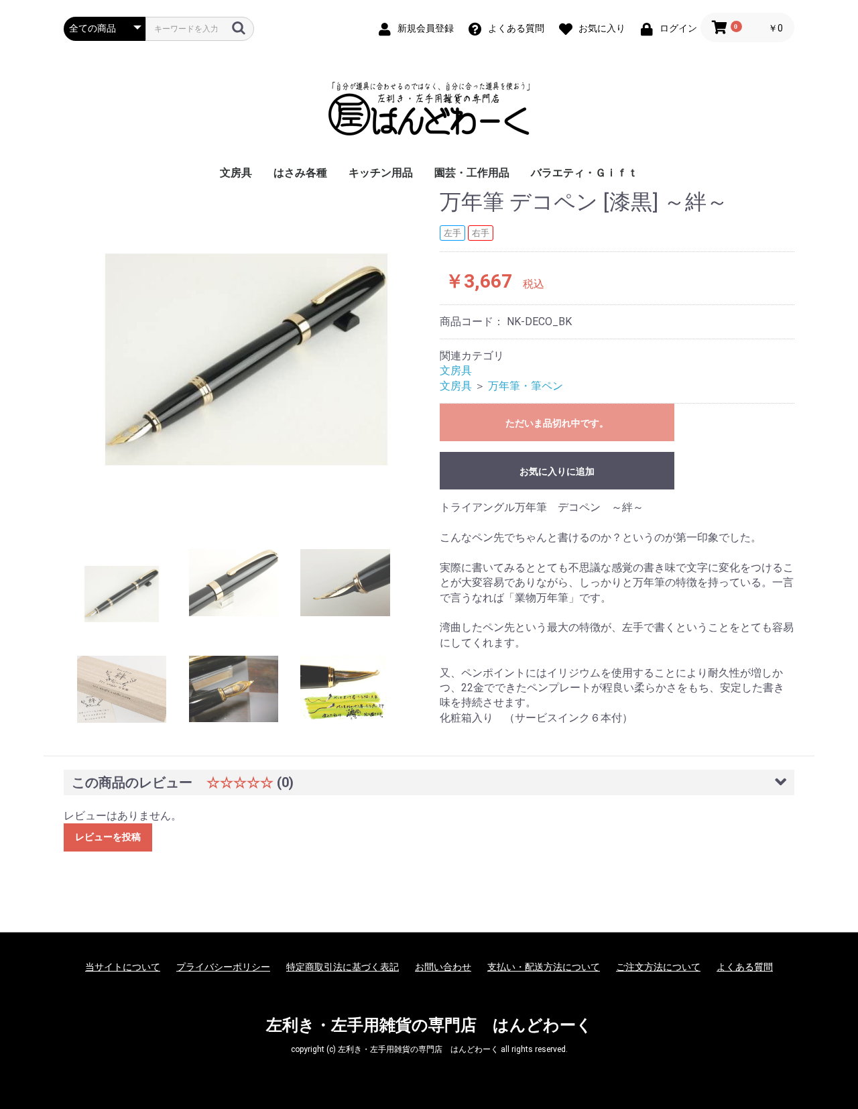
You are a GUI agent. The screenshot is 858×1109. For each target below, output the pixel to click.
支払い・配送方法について (543, 966)
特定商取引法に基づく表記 (342, 966)
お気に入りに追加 (557, 471)
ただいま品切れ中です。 (557, 423)
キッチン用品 (381, 172)
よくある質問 (745, 966)
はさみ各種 (300, 172)
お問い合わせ (443, 966)
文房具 (236, 172)
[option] (246, 359)
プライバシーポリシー (223, 966)
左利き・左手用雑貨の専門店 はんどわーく (429, 1025)
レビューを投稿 (108, 836)
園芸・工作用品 (471, 172)
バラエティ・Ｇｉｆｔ (584, 172)
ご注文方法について (658, 966)
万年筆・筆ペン (525, 386)
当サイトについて (122, 966)
